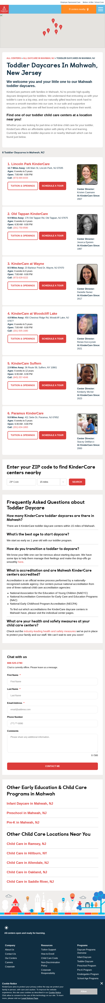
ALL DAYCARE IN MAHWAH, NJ (38, 58)
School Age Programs (87, 978)
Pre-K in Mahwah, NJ (23, 822)
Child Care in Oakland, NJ (27, 872)
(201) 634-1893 (20, 427)
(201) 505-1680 (20, 331)
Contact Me (52, 766)
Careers (9, 962)
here (20, 561)
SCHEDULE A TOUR (52, 186)
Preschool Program (86, 966)
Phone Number (15, 717)
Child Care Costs (49, 958)
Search (77, 482)
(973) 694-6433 (20, 178)
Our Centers (11, 958)
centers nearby (77, 9)
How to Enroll (47, 954)
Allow (84, 991)
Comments (12, 731)
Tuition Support (48, 949)
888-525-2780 (14, 663)
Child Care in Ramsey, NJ (26, 844)
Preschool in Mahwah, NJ (26, 813)
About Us (9, 949)
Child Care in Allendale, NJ (28, 862)
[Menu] (100, 9)
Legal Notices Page (29, 998)
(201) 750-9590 (20, 228)
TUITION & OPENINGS (23, 186)
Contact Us (10, 954)
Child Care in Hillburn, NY (27, 853)
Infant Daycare (84, 957)
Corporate (10, 966)
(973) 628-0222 (20, 277)
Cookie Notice (55, 992)
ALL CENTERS (14, 58)
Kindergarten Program (88, 974)
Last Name (13, 689)
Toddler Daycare (85, 961)
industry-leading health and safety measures (50, 631)
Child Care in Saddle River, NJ (30, 881)
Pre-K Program (84, 970)
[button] (44, 34)
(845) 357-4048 (20, 377)
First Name (14, 675)
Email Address (15, 703)
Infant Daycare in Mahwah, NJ (30, 803)
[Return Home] (4, 9)
